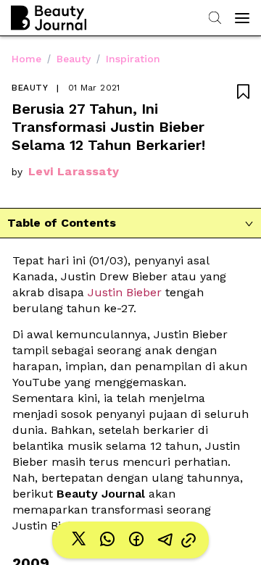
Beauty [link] (74, 58)
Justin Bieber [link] (123, 292)
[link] (78, 540)
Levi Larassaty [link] (74, 171)
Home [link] (26, 58)
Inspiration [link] (133, 58)
